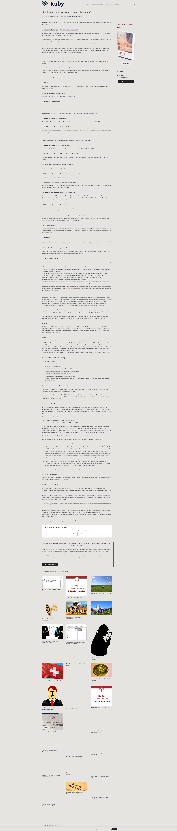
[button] (103, 4)
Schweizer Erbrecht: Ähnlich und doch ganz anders (101, 617)
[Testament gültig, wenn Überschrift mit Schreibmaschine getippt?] (52, 631)
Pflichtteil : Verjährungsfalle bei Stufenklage (50, 825)
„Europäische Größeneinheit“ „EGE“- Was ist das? (101, 593)
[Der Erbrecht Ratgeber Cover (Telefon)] (126, 46)
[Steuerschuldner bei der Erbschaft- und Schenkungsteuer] (76, 608)
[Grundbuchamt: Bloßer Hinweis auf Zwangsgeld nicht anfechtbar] (52, 582)
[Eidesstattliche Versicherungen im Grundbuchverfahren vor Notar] (52, 792)
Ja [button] (60, 533)
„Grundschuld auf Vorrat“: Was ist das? (74, 597)
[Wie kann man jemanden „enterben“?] (101, 820)
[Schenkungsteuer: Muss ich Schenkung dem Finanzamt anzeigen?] (52, 767)
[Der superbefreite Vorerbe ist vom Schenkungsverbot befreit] (101, 721)
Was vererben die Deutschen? (72, 708)
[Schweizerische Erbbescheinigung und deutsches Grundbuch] (52, 671)
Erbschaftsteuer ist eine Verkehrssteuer (74, 756)
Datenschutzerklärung (107, 829)
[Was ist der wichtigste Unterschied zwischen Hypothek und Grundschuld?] (76, 786)
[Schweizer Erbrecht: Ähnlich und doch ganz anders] (101, 608)
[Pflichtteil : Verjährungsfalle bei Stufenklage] (52, 817)
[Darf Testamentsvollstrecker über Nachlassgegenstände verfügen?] (52, 696)
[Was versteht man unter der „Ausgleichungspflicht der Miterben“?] (76, 766)
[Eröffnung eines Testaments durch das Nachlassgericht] (52, 742)
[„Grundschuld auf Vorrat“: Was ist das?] (76, 586)
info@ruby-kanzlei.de (124, 77)
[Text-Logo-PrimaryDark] (56, 4)
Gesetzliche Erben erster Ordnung (73, 729)
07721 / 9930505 (76, 546)
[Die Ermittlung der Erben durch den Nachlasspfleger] (101, 640)
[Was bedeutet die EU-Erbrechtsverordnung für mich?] (101, 768)
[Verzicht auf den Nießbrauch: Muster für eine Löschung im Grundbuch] (76, 632)
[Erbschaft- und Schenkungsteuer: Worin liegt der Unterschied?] (101, 670)
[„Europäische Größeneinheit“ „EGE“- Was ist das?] (101, 584)
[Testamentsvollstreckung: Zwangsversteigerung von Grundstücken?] (52, 609)
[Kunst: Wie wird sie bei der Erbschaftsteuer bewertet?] (101, 789)
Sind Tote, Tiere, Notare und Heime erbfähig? (100, 707)
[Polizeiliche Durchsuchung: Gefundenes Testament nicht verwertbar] (101, 743)
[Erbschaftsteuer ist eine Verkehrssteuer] (76, 745)
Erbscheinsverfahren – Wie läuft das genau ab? (51, 731)
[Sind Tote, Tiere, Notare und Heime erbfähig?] (101, 696)
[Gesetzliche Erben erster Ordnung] (76, 720)
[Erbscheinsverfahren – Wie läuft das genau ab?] (52, 721)
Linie (62, 121)
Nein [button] (93, 533)
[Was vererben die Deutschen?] (76, 696)
